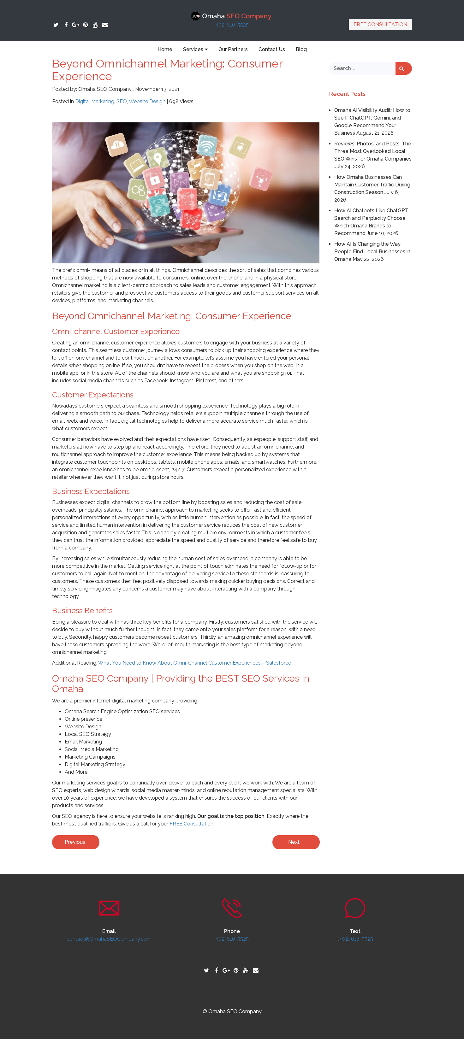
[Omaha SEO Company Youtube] (95, 25)
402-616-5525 (232, 25)
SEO (121, 101)
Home (165, 49)
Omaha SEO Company (105, 89)
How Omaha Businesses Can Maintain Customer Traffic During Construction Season (372, 184)
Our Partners (233, 49)
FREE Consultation (191, 824)
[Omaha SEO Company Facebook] (66, 25)
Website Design (147, 101)
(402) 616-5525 (355, 939)
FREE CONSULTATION (380, 24)
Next (294, 842)
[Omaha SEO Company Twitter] (56, 25)
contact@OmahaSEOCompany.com (109, 939)
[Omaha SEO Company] (232, 16)
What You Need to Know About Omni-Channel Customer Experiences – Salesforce (194, 663)
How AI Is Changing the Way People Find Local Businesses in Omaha (372, 251)
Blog (301, 49)
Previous (75, 842)
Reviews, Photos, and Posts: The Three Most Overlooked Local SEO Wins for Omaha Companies (373, 151)
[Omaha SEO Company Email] (105, 25)
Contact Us (272, 49)
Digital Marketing (94, 101)
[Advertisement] (370, 360)
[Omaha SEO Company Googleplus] (76, 25)
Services (193, 49)
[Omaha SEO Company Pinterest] (85, 25)
